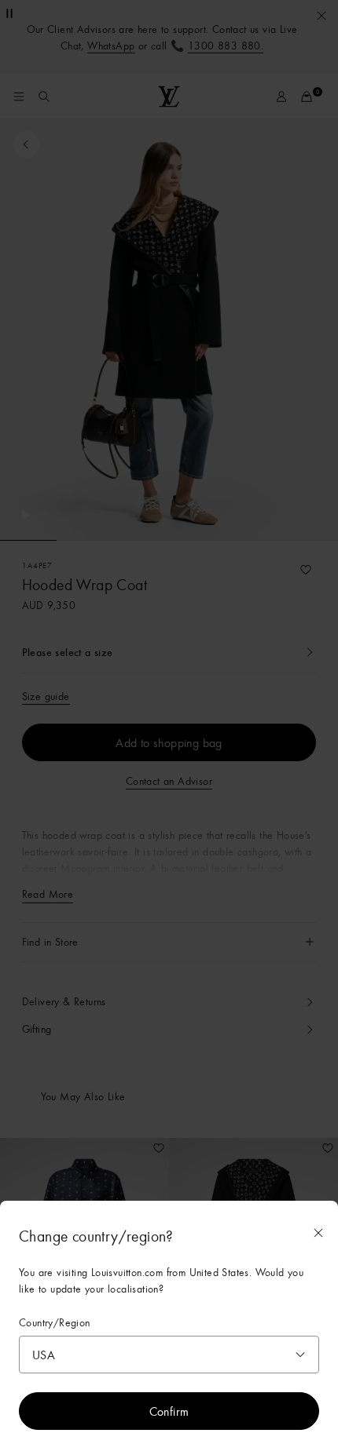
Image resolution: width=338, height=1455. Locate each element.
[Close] (318, 1233)
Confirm (169, 1411)
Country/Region (54, 1322)
